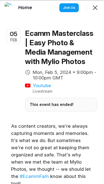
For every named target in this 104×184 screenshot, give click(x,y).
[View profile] (10, 7)
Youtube (42, 85)
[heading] (25, 7)
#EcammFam (34, 176)
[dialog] (52, 92)
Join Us (69, 8)
